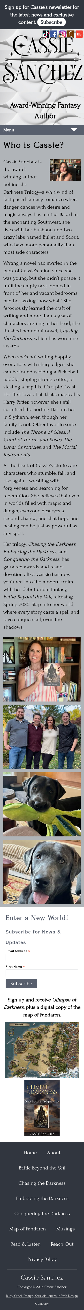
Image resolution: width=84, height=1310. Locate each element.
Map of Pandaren (27, 1229)
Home (30, 1153)
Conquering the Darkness (42, 1213)
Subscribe (51, 22)
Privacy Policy (42, 1259)
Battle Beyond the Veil (42, 1168)
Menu (8, 130)
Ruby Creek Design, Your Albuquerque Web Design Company (42, 1300)
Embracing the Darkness (42, 1198)
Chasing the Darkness (42, 1183)
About (53, 1153)
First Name (15, 967)
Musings (65, 1229)
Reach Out (62, 1244)
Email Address (18, 951)
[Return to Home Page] (42, 59)
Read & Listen (26, 1244)
